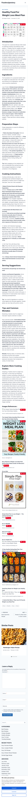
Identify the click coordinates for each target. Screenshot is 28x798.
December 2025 (6, 767)
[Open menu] (25, 3)
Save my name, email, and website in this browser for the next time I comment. (13, 710)
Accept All (14, 788)
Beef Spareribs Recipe (5, 614)
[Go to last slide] (4, 641)
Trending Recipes (6, 739)
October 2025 (5, 771)
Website (5, 706)
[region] (14, 787)
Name (5, 693)
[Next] (24, 641)
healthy (8, 605)
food (4, 605)
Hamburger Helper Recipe (11, 647)
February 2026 (5, 763)
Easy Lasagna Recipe (7, 748)
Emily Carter (7, 650)
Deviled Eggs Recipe (7, 755)
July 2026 (4, 761)
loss (13, 605)
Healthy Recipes (6, 735)
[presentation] (14, 636)
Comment (5, 672)
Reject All (14, 795)
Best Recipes (5, 9)
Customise (14, 791)
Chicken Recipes (6, 733)
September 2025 (6, 773)
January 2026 (5, 765)
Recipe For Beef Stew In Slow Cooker (20, 614)
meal (17, 605)
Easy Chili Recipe (6, 750)
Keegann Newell (6, 18)
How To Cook (5, 737)
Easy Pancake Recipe (7, 745)
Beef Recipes (5, 729)
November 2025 (6, 769)
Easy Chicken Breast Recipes (9, 753)
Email (4, 699)
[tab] (11, 656)
